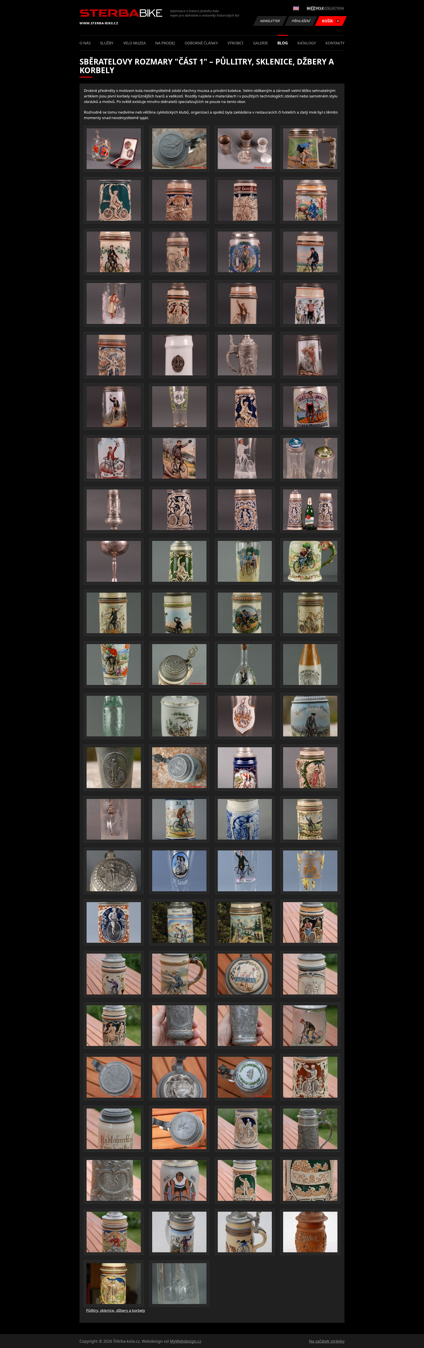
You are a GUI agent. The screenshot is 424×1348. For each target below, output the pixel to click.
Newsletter (270, 21)
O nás (85, 43)
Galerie (260, 43)
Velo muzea (134, 43)
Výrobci (235, 43)
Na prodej (165, 43)
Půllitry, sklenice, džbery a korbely (115, 1310)
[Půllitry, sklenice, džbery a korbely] (114, 148)
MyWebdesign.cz (185, 1341)
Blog (282, 43)
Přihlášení (301, 21)
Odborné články (201, 43)
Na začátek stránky (326, 1341)
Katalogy (306, 43)
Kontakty (335, 43)
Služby (107, 43)
